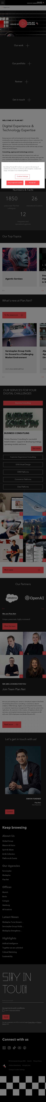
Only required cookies (15, 182)
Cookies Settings (22, 176)
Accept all (32, 182)
